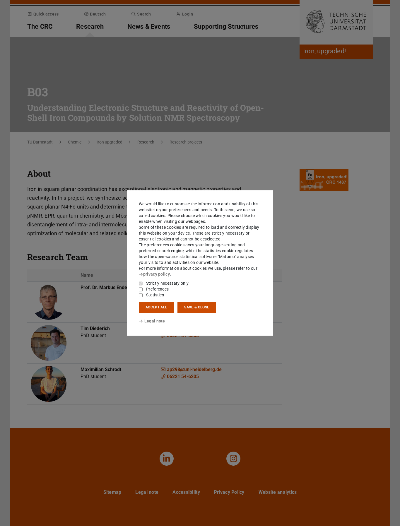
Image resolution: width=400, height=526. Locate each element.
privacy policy (156, 274)
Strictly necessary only (167, 283)
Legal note (154, 321)
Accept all (156, 307)
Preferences (157, 289)
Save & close (196, 307)
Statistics (155, 295)
